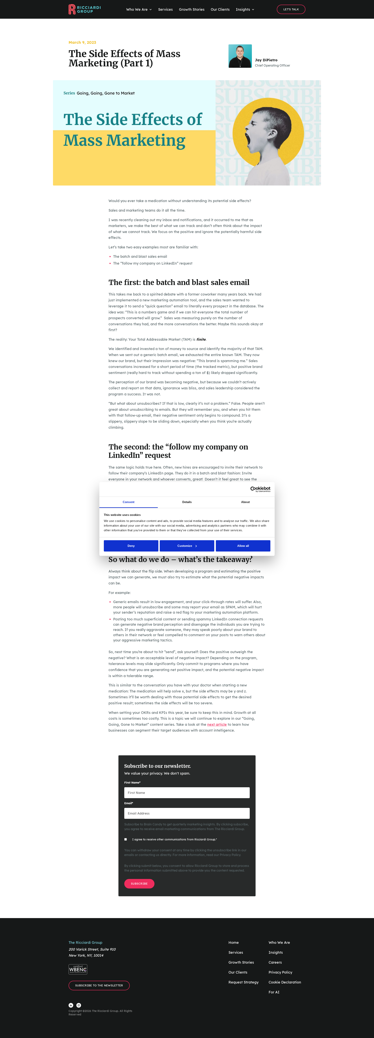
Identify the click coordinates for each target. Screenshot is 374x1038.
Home (233, 942)
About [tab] (245, 502)
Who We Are (279, 942)
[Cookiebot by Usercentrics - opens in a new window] (253, 489)
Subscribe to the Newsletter (99, 985)
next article (217, 724)
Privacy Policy (230, 855)
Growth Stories (241, 962)
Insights (276, 952)
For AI (274, 992)
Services (235, 952)
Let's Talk (291, 9)
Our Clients (237, 972)
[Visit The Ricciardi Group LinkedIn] (71, 1005)
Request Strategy (243, 982)
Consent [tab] (128, 502)
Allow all (243, 545)
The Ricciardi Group (85, 942)
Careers (275, 962)
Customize (184, 545)
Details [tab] (187, 502)
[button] (139, 9)
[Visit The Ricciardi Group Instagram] (78, 1005)
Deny (131, 545)
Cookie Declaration (285, 982)
